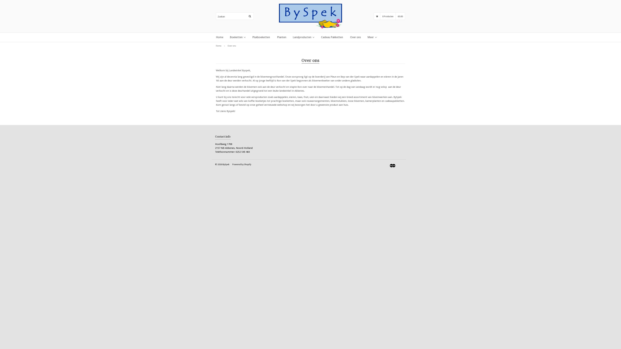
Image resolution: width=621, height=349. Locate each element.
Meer (370, 37)
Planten (281, 37)
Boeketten (236, 37)
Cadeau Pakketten (332, 37)
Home (219, 37)
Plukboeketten (261, 37)
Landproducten (302, 37)
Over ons (355, 37)
